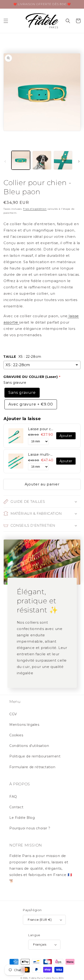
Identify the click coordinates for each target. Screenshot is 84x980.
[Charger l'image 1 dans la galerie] (20, 160)
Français (39, 944)
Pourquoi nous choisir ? (29, 828)
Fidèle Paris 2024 (53, 978)
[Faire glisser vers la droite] (79, 161)
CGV (13, 714)
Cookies (16, 735)
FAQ (13, 796)
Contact (16, 807)
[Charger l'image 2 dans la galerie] (41, 160)
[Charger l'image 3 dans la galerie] (63, 160)
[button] (6, 21)
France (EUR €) (40, 919)
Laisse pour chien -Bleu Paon (41, 429)
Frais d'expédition (35, 208)
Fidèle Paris (36, 978)
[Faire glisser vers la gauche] (5, 161)
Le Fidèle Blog (22, 818)
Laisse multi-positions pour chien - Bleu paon (41, 454)
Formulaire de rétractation (32, 767)
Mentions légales (24, 725)
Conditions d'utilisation (29, 746)
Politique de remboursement (35, 756)
